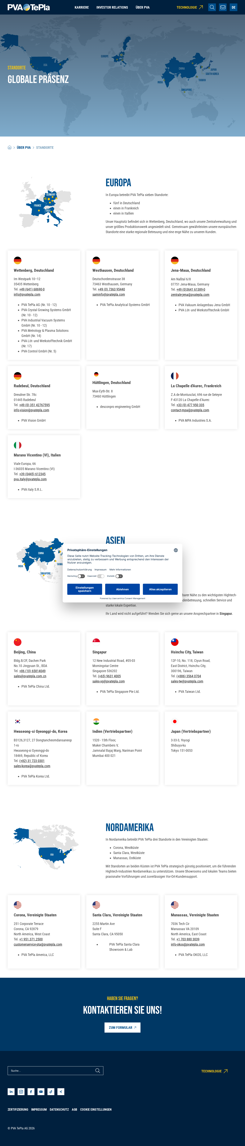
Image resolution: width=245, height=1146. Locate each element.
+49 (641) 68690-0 (32, 289)
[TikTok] (50, 1091)
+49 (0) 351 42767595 (34, 405)
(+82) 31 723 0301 (32, 761)
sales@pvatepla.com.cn (30, 676)
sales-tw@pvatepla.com (187, 681)
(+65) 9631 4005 (109, 676)
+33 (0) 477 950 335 (190, 405)
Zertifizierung (18, 1109)
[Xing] (60, 1091)
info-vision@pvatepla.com (31, 410)
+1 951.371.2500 (31, 939)
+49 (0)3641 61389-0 (190, 289)
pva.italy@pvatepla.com (30, 479)
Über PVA (143, 7)
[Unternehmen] (9, 147)
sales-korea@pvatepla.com (32, 766)
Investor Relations (112, 7)
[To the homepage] (29, 7)
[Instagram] (21, 1091)
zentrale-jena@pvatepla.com (190, 295)
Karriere (82, 7)
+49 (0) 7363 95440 (111, 289)
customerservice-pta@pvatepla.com (38, 944)
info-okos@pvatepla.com (188, 944)
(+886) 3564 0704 (188, 676)
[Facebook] (31, 1091)
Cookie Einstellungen (96, 1109)
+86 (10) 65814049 (32, 671)
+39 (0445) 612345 (32, 474)
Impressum (39, 1109)
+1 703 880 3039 (187, 939)
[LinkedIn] (11, 1091)
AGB (74, 1109)
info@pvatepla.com (27, 294)
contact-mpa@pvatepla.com (190, 410)
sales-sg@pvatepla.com (108, 681)
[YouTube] (41, 1091)
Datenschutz (59, 1109)
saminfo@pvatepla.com (108, 294)
